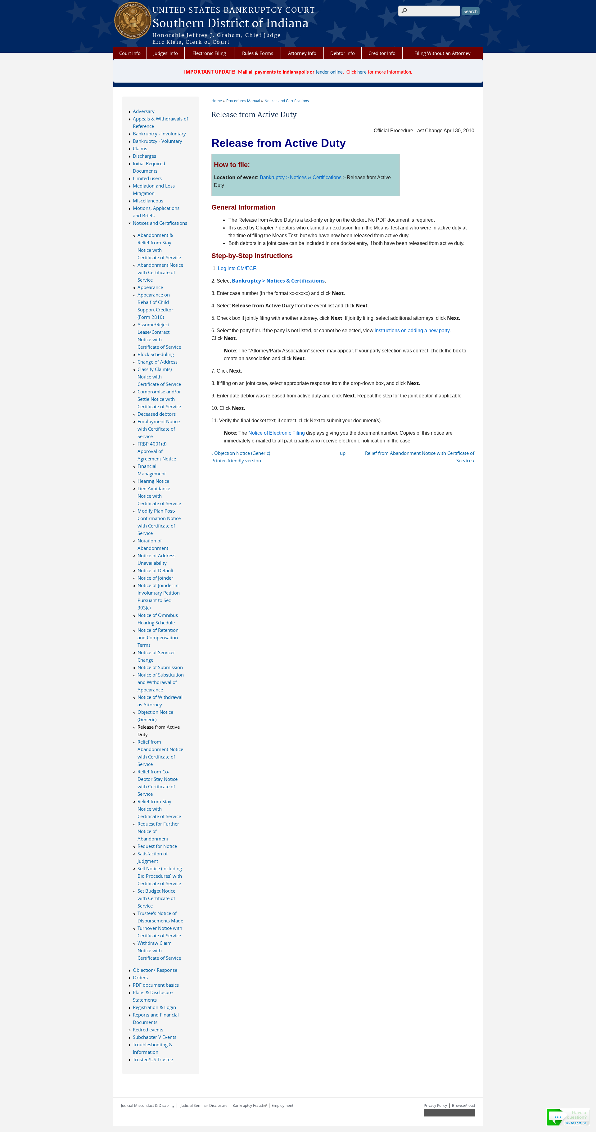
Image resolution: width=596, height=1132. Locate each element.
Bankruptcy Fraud (250, 1105)
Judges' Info (165, 53)
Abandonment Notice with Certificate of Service (160, 272)
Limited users (147, 178)
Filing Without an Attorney (442, 53)
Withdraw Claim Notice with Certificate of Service (159, 950)
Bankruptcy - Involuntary (159, 133)
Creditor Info (381, 53)
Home (216, 100)
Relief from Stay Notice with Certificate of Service (159, 808)
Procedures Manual (243, 100)
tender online (329, 72)
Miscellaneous (148, 200)
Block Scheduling (156, 354)
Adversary (144, 111)
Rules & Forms (257, 53)
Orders (140, 977)
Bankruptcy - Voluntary (157, 141)
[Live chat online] (568, 1117)
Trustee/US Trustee (153, 1059)
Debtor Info (342, 53)
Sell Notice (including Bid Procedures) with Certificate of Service (160, 875)
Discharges (144, 156)
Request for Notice (157, 846)
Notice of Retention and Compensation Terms (158, 637)
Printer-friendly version (236, 460)
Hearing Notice (153, 481)
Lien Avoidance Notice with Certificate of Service (159, 495)
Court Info (130, 53)
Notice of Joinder (155, 578)
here (362, 72)
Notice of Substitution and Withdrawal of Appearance (161, 682)
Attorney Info (302, 53)
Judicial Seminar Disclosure (204, 1105)
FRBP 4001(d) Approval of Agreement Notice (157, 451)
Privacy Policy (435, 1105)
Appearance (150, 287)
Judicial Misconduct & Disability (147, 1105)
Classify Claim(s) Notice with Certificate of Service (159, 376)
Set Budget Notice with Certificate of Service (156, 898)
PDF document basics (156, 985)
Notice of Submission (160, 667)
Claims (140, 148)
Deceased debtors (157, 414)
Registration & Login (154, 1007)
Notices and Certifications (286, 100)
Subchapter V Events (154, 1037)
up (342, 453)
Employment (282, 1105)
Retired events (148, 1029)
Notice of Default (156, 570)
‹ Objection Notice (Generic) (240, 453)
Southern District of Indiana (230, 24)
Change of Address (158, 362)
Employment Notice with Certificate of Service (159, 428)
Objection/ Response (155, 970)
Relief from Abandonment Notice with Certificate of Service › (419, 457)
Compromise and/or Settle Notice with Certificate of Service (159, 399)
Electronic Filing (209, 53)
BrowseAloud (463, 1105)
